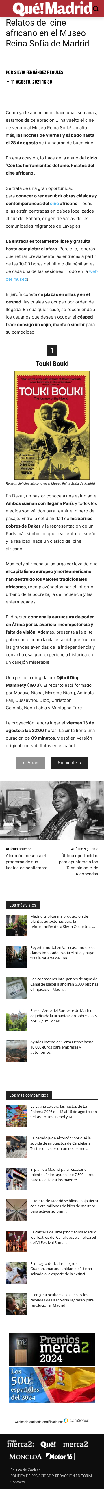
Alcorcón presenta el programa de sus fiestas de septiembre (26, 862)
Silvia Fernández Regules (38, 72)
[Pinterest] (38, 94)
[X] (25, 94)
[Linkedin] (78, 94)
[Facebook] (11, 94)
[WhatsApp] (51, 94)
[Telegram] (64, 94)
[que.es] (52, 9)
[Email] (91, 94)
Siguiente (67, 762)
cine (54, 203)
